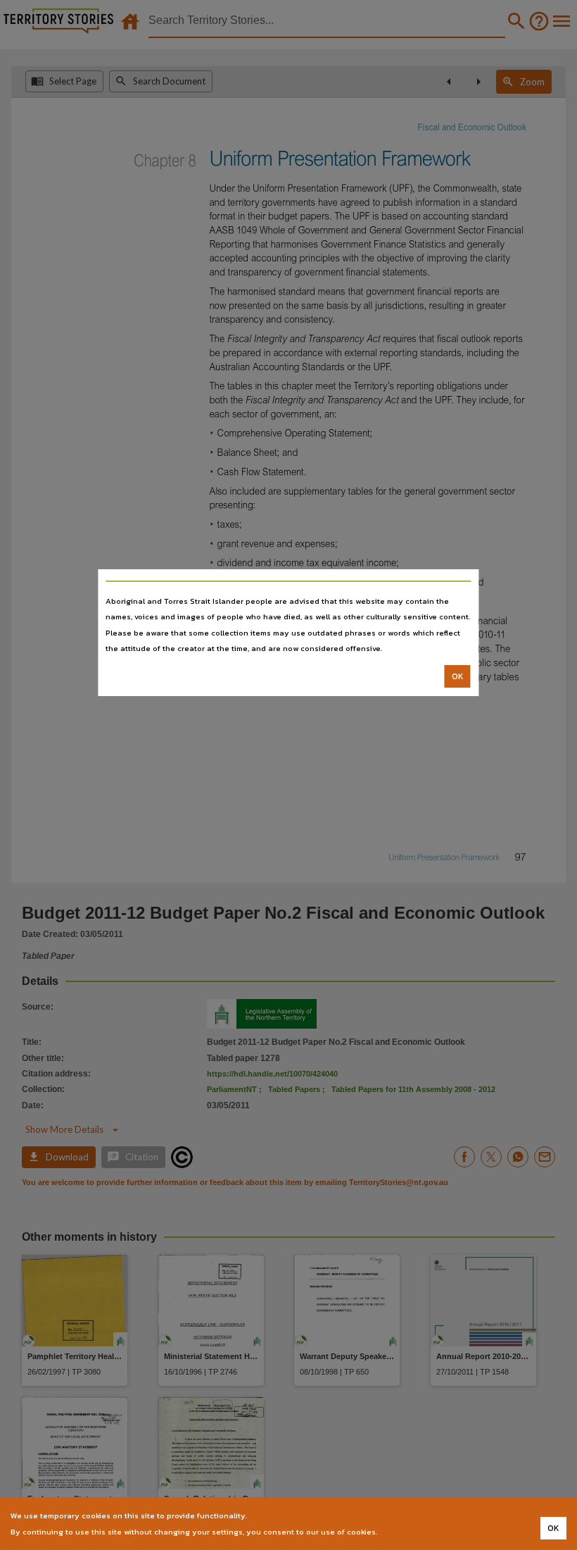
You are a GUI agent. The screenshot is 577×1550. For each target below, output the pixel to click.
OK (458, 676)
